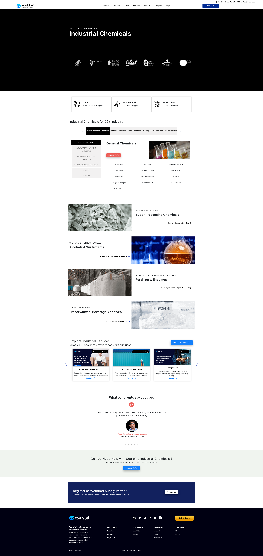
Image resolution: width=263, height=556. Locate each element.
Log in (168, 5)
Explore (89, 378)
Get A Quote (210, 6)
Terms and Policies (128, 553)
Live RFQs (136, 5)
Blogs (177, 534)
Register (136, 537)
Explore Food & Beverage (116, 321)
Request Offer (113, 155)
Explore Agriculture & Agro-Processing (175, 288)
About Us (147, 5)
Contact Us (251, 2)
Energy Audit (172, 368)
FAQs (139, 553)
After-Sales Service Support (90, 369)
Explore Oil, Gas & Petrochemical (113, 256)
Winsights (158, 5)
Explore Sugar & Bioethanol (179, 223)
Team (156, 537)
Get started (171, 495)
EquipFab (106, 5)
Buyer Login (111, 541)
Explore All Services (182, 343)
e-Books (178, 537)
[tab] (98, 131)
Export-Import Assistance (131, 369)
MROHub (117, 5)
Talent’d (126, 5)
